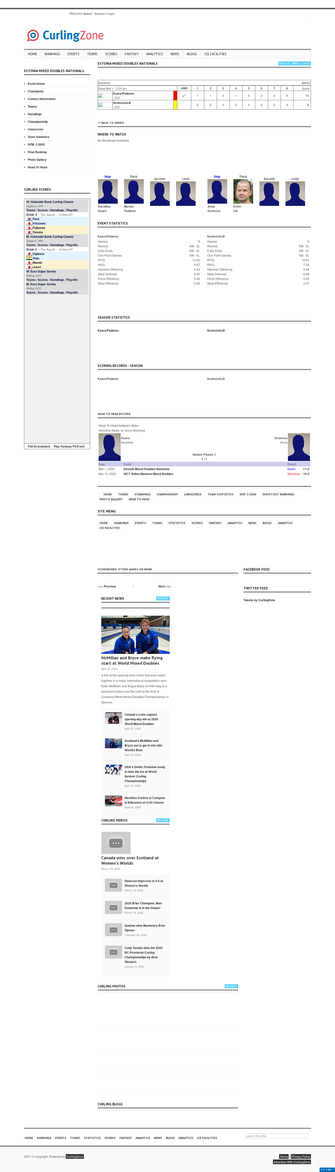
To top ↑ (327, 1169)
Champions (36, 91)
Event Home (36, 83)
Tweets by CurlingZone (259, 600)
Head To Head (37, 167)
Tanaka (38, 232)
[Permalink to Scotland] (113, 743)
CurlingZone (74, 1156)
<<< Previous (107, 586)
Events (73, 54)
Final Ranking (37, 152)
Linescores (35, 129)
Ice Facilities (215, 54)
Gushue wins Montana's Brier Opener (145, 927)
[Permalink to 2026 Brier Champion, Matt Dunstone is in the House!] (113, 907)
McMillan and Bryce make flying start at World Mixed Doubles (132, 660)
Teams (92, 54)
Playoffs (72, 210)
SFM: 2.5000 (36, 144)
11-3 (306, 469)
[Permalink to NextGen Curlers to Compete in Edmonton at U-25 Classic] (113, 800)
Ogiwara (38, 253)
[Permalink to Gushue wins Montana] (113, 929)
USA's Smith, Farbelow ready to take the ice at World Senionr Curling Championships (145, 774)
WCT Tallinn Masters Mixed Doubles (148, 474)
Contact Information (41, 99)
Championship (38, 121)
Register (100, 13)
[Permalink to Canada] (113, 717)
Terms (284, 1156)
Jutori (37, 267)
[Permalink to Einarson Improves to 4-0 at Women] (113, 884)
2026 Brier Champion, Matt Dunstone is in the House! (143, 905)
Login (111, 13)
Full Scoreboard (39, 446)
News (174, 54)
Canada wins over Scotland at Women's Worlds (130, 860)
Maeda (37, 262)
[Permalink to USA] (113, 769)
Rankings (52, 54)
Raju (36, 258)
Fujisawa (39, 227)
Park (36, 219)
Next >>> (164, 586)
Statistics (176, 523)
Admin (306, 83)
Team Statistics (38, 137)
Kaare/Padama (123, 93)
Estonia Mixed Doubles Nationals (146, 469)
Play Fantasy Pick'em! (69, 446)
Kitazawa (39, 223)
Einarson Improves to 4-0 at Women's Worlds (144, 883)
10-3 (306, 474)
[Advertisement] (57, 368)
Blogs (192, 54)
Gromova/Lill (122, 102)
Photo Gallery (37, 159)
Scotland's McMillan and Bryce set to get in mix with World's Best (143, 745)
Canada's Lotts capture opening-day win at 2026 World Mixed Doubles (141, 719)
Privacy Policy (301, 1156)
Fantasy (132, 54)
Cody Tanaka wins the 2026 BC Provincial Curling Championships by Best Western (144, 955)
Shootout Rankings (278, 494)
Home (32, 54)
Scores (111, 54)
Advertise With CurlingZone (292, 1162)
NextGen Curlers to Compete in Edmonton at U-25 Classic (145, 800)
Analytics (154, 54)
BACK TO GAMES (112, 123)
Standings (35, 114)
